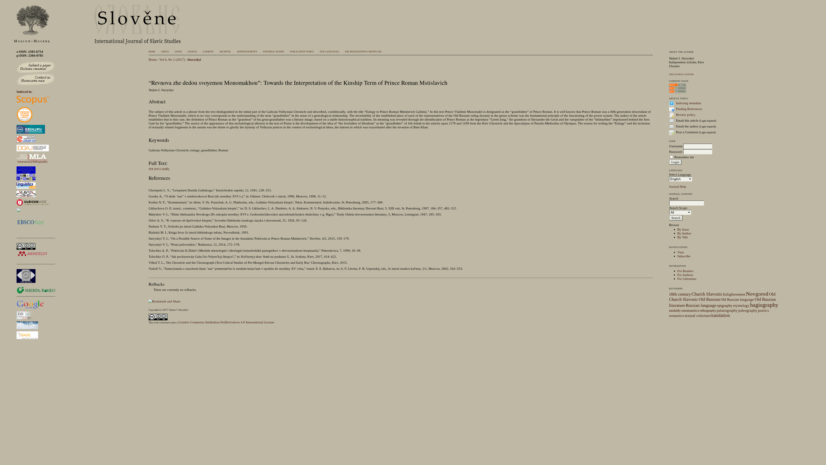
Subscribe (683, 256)
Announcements (247, 51)
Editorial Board (273, 51)
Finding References (689, 109)
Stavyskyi (194, 59)
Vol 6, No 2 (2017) (172, 59)
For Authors (685, 275)
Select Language (680, 174)
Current (208, 51)
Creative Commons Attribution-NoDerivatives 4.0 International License (226, 322)
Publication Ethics (302, 51)
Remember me (684, 157)
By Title (682, 237)
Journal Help (677, 186)
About (165, 51)
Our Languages (329, 51)
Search (192, 51)
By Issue (683, 229)
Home (152, 51)
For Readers (685, 271)
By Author (684, 233)
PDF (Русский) (159, 169)
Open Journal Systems (681, 74)
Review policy (685, 114)
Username (676, 146)
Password (675, 151)
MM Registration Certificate (363, 51)
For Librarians (686, 279)
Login (178, 51)
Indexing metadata (688, 103)
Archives (225, 51)
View (680, 252)
